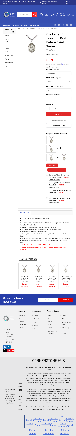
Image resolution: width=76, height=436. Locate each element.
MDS (63, 319)
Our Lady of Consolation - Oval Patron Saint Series (25, 279)
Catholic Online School (53, 421)
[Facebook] (55, 25)
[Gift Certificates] (47, 14)
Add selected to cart (56, 170)
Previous (20, 276)
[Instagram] (59, 25)
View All (64, 333)
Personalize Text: (53, 95)
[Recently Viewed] (41, 14)
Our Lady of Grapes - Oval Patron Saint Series (66, 279)
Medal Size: (53, 78)
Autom (64, 315)
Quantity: (50, 105)
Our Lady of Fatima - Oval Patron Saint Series (52, 279)
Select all (52, 165)
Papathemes (10, 403)
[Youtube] (71, 25)
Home (7, 45)
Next (71, 276)
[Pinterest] (67, 25)
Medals (7, 52)
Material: (53, 69)
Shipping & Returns (20, 25)
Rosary (7, 59)
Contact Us (34, 25)
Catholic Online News (37, 421)
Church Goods (7, 40)
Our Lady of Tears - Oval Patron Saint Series (38, 279)
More (6, 66)
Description (24, 212)
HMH (49, 315)
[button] (58, 125)
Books (7, 35)
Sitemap (21, 328)
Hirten (50, 328)
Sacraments (9, 62)
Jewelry (7, 48)
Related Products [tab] (28, 258)
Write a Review (51, 50)
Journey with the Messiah (70, 421)
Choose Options (54, 179)
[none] (31, 44)
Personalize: (54, 86)
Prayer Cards (9, 55)
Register (62, 15)
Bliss (49, 324)
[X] (63, 25)
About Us (6, 25)
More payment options (59, 120)
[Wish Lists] (52, 14)
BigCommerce (9, 398)
